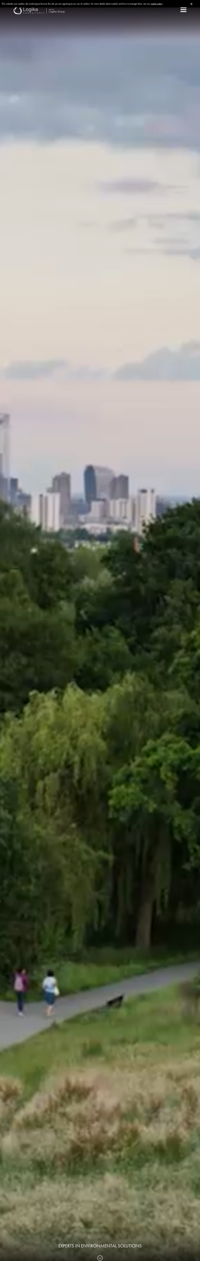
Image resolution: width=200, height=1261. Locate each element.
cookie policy (156, 3)
